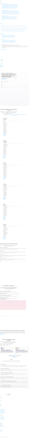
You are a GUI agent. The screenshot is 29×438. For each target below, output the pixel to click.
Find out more (4, 135)
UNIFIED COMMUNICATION (19, 114)
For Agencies (1, 417)
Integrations (1, 423)
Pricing (1, 59)
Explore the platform (3, 299)
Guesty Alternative (9, 433)
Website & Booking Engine (3, 410)
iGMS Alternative (16, 433)
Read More (3, 48)
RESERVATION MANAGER (14, 114)
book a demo (3, 386)
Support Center (1, 425)
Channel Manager (2, 409)
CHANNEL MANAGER (5, 114)
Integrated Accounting (2, 413)
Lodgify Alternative (5, 433)
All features (3, 19)
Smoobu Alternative (19, 433)
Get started (2, 333)
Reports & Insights (2, 412)
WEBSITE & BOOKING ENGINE (9, 114)
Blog (0, 422)
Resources (1, 33)
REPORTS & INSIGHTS (24, 114)
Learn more (1, 250)
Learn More (4, 55)
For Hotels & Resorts (2, 418)
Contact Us (1, 431)
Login (0, 64)
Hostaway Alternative (13, 433)
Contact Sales (1, 63)
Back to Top (25, 433)
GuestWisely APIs (2, 426)
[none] (15, 61)
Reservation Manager (2, 411)
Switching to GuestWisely (2, 433)
